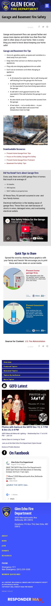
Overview (8, 362)
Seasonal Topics (11, 371)
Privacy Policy (7, 591)
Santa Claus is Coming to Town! (13, 439)
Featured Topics (10, 366)
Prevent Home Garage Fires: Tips (19, 153)
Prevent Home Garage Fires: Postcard (21, 160)
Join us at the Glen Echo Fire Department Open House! (21, 443)
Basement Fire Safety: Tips (16, 163)
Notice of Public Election (11, 447)
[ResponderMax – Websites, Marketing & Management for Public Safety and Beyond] (25, 600)
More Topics (9, 379)
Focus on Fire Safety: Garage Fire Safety (21, 157)
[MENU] (47, 6)
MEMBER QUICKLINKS (11, 574)
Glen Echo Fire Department (22, 462)
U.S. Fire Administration (35, 341)
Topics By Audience (12, 375)
